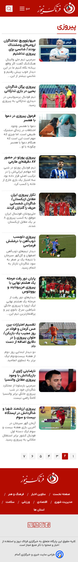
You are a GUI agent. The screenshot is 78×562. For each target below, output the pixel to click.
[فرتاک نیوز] (55, 14)
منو (27, 8)
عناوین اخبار (38, 494)
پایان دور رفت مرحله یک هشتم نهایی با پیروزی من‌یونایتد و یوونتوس (21, 285)
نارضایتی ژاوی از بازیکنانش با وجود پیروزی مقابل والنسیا (20, 375)
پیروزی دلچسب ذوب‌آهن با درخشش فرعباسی (21, 241)
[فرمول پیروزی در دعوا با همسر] (57, 125)
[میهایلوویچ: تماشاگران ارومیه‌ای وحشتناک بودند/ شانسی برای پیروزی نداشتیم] (57, 50)
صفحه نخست (61, 494)
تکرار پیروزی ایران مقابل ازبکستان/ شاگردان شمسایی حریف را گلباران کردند (21, 201)
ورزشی (26, 502)
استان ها (39, 510)
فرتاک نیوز (22, 541)
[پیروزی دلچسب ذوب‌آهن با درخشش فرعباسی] (57, 246)
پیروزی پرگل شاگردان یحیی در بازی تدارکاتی (20, 89)
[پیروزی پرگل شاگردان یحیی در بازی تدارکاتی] (57, 96)
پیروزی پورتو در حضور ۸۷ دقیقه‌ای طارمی (20, 159)
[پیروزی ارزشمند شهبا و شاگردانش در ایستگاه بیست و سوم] (57, 418)
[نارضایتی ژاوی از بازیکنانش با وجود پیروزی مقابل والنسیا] (57, 380)
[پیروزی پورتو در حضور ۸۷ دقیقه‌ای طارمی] (57, 166)
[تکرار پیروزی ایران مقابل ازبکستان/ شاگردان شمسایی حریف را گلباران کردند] (57, 204)
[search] (9, 8)
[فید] (36, 527)
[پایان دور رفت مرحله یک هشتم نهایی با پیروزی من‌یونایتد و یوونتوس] (57, 287)
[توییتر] (30, 527)
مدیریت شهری (63, 502)
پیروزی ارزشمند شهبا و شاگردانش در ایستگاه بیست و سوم (19, 413)
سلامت (10, 502)
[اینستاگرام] (42, 527)
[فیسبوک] (47, 527)
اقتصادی (42, 502)
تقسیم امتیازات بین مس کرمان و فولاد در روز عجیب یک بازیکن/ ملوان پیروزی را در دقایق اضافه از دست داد (19, 335)
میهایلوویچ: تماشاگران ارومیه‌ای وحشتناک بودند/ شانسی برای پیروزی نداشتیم (20, 47)
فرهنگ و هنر (16, 494)
